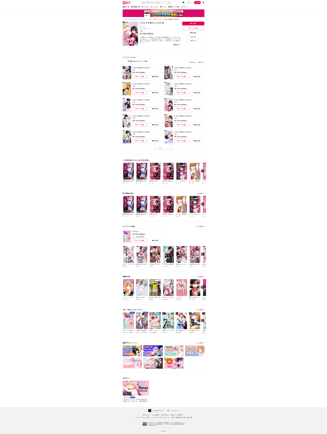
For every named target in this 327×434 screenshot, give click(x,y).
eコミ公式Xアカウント (156, 411)
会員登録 (197, 2)
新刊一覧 (126, 6)
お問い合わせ (164, 415)
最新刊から (201, 62)
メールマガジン (174, 410)
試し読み (194, 32)
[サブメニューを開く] (203, 2)
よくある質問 (155, 415)
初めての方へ (146, 415)
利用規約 (179, 415)
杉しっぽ (142, 26)
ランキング (146, 6)
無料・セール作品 (175, 6)
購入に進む (193, 23)
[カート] (183, 2)
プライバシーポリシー (142, 417)
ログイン (189, 2)
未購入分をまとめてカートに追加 (138, 61)
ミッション (155, 6)
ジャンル (164, 6)
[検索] (169, 2)
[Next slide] (202, 171)
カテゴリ (183, 6)
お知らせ (173, 415)
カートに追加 (194, 28)
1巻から (194, 62)
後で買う (194, 40)
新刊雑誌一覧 (136, 6)
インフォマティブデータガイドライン (161, 417)
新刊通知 (194, 36)
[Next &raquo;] (171, 149)
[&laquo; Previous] (156, 149)
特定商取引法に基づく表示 (184, 417)
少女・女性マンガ (144, 28)
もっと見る (200, 193)
